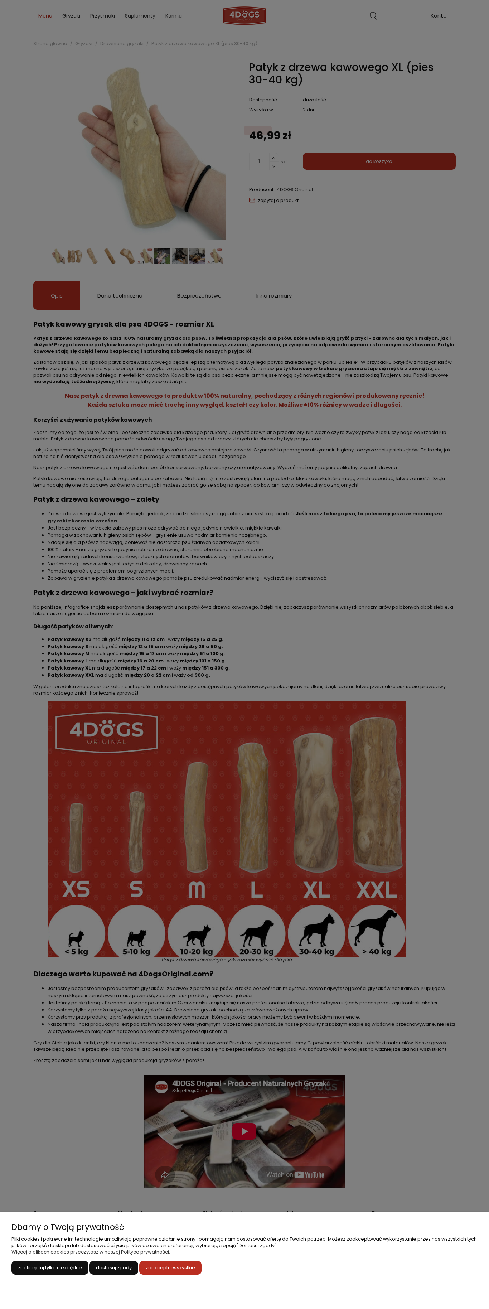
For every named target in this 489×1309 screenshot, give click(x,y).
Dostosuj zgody (114, 1267)
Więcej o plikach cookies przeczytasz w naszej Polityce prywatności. (90, 1251)
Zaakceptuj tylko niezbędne (50, 1267)
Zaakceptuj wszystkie (170, 1267)
